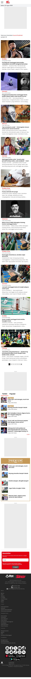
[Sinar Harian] (8, 2)
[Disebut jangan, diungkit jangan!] (5, 482)
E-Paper (3, 597)
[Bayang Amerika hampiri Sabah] (4, 408)
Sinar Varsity (4, 626)
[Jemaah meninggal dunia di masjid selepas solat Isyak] (15, 274)
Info (2, 633)
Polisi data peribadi (17, 564)
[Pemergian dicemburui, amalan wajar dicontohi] (15, 241)
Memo (2, 632)
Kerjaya (3, 608)
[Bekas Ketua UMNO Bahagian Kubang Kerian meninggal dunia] (15, 209)
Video (2, 600)
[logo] (10, 576)
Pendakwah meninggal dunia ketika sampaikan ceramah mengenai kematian (15, 63)
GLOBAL (4, 59)
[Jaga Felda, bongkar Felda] (5, 490)
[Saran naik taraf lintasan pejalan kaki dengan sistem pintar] (4, 423)
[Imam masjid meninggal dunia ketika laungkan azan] (15, 306)
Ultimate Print (4, 624)
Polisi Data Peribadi (6, 611)
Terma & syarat (6, 564)
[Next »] (21, 364)
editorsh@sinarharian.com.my (16, 588)
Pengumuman (5, 631)
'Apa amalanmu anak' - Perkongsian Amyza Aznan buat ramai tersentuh (15, 128)
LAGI (28, 434)
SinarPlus (3, 617)
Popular (12, 394)
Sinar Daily (4, 616)
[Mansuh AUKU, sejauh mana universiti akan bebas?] (5, 497)
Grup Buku (3, 623)
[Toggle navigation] (2, 1)
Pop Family (4, 620)
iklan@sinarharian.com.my (8, 643)
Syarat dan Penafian (6, 609)
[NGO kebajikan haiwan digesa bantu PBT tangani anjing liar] (4, 415)
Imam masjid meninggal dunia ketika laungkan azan (13, 320)
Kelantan (5, 219)
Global (3, 596)
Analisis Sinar (6, 188)
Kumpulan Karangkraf (7, 621)
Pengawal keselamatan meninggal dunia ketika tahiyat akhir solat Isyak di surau (14, 95)
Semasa (4, 91)
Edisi (2, 594)
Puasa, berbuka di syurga (10, 192)
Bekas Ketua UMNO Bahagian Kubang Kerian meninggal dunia (13, 223)
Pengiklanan (4, 640)
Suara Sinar (4, 599)
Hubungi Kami (5, 606)
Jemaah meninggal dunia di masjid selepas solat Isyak (15, 287)
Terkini (4, 394)
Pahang (4, 348)
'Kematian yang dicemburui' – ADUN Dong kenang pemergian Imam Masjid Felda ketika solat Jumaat (15, 353)
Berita (2, 593)
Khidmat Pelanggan (6, 635)
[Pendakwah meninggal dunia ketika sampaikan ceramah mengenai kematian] (15, 49)
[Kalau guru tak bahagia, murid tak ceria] (4, 400)
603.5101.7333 (16, 587)
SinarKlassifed (5, 641)
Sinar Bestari (4, 619)
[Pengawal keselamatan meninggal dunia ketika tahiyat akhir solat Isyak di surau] (15, 81)
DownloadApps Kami (11, 663)
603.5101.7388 (16, 586)
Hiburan (4, 123)
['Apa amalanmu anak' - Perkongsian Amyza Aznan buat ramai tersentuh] (15, 114)
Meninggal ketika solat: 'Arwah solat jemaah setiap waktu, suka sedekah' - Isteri (15, 160)
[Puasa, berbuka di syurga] (15, 178)
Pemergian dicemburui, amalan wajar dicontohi (13, 255)
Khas (2, 602)
